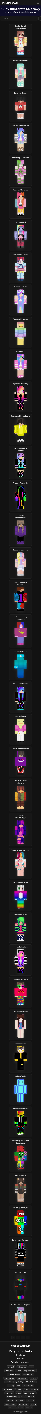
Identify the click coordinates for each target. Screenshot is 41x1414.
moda (18, 1393)
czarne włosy (9, 1378)
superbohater (10, 1404)
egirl (31, 1367)
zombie (29, 1408)
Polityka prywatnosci (20, 1362)
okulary (8, 1382)
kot (22, 1397)
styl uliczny (19, 1382)
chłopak (11, 1367)
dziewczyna (22, 1367)
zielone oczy (28, 1385)
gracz (19, 1371)
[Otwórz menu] (38, 2)
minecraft (9, 1371)
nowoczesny (22, 1378)
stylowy (19, 1389)
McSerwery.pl (10, 2)
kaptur (20, 1408)
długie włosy (28, 1374)
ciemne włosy (12, 1397)
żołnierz (10, 1400)
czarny (33, 1404)
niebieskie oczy (14, 1374)
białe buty (9, 1393)
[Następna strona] (27, 1337)
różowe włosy (8, 1389)
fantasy (11, 1385)
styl (18, 1385)
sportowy (19, 1400)
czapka (11, 1408)
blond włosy (30, 1382)
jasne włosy (23, 1404)
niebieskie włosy (32, 1389)
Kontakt (20, 1358)
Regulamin (20, 1355)
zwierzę (33, 1378)
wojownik (30, 1397)
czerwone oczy (29, 1393)
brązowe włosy (29, 1371)
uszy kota (30, 1400)
